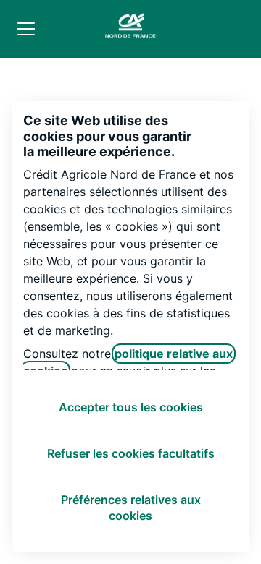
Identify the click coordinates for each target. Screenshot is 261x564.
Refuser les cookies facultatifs (131, 453)
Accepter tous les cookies (131, 407)
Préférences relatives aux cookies (131, 507)
